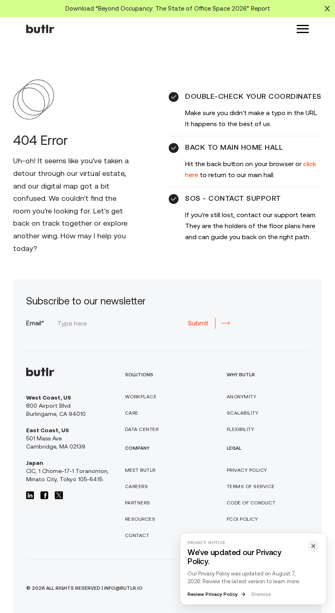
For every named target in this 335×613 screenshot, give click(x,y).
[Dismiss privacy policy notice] (313, 546)
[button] (303, 29)
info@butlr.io (123, 588)
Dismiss (261, 594)
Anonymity (242, 397)
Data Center (142, 429)
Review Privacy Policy (213, 594)
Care (131, 413)
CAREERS (136, 486)
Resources (140, 519)
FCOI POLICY (242, 519)
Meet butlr (140, 470)
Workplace (141, 397)
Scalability (243, 413)
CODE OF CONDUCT (251, 503)
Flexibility (241, 429)
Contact (137, 535)
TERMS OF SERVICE (251, 486)
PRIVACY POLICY (247, 470)
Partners (137, 503)
